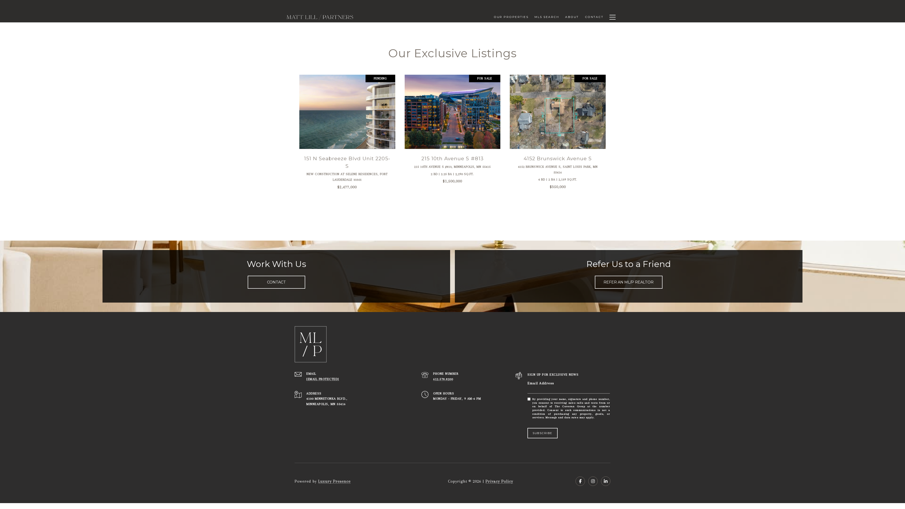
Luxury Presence (334, 481)
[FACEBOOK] (580, 481)
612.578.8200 (443, 379)
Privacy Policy (499, 481)
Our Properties (511, 17)
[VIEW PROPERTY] (347, 128)
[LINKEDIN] (605, 481)
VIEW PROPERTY (347, 131)
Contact (594, 17)
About (572, 17)
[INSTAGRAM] (593, 481)
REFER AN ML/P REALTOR (629, 282)
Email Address (540, 383)
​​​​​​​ (322, 379)
